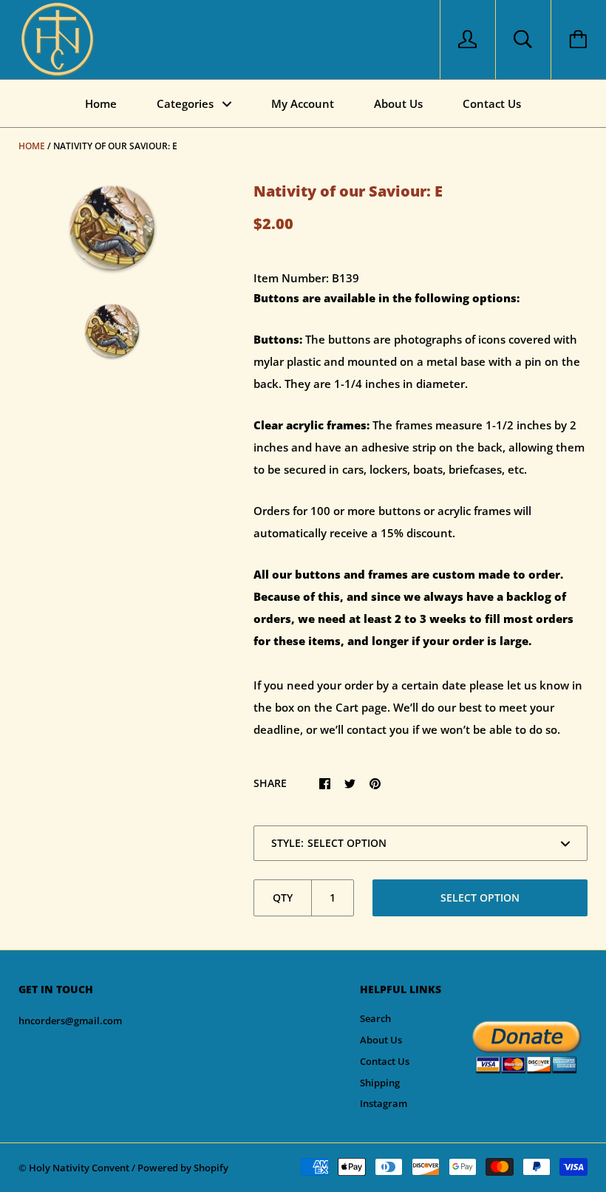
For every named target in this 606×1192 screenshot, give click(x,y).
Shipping (380, 1082)
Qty (283, 897)
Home (101, 103)
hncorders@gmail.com (70, 1020)
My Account (302, 103)
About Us (398, 103)
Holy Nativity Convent (79, 1167)
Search (375, 1018)
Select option (480, 897)
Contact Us (492, 103)
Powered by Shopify (182, 1167)
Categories (187, 103)
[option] (112, 229)
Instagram (383, 1103)
